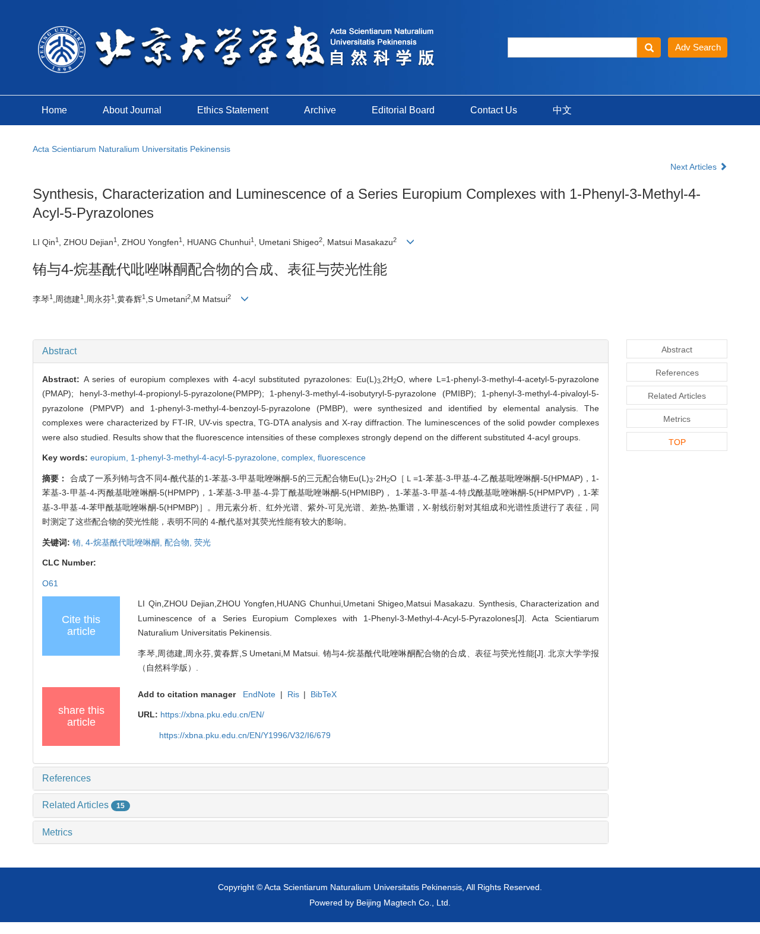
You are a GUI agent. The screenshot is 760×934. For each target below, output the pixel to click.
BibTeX (324, 694)
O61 (50, 583)
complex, (299, 457)
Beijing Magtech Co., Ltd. (403, 902)
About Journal (132, 110)
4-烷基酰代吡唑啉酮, (125, 542)
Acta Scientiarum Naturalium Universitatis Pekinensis (131, 149)
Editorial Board (403, 110)
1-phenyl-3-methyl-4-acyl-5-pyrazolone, (206, 457)
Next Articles (694, 166)
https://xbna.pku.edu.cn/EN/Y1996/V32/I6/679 (245, 735)
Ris (293, 694)
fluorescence (342, 457)
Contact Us (493, 110)
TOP (677, 442)
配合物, (179, 542)
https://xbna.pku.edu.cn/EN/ (212, 714)
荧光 (202, 542)
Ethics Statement (232, 110)
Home (54, 110)
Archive (320, 110)
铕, (79, 542)
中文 (562, 110)
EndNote (259, 694)
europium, (110, 457)
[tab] (320, 351)
